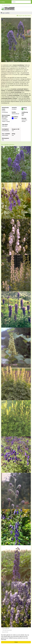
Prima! (16, 642)
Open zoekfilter (6, 13)
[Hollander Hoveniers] (9, 9)
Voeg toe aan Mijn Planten (24, 15)
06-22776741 (7, 5)
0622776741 (5, 632)
